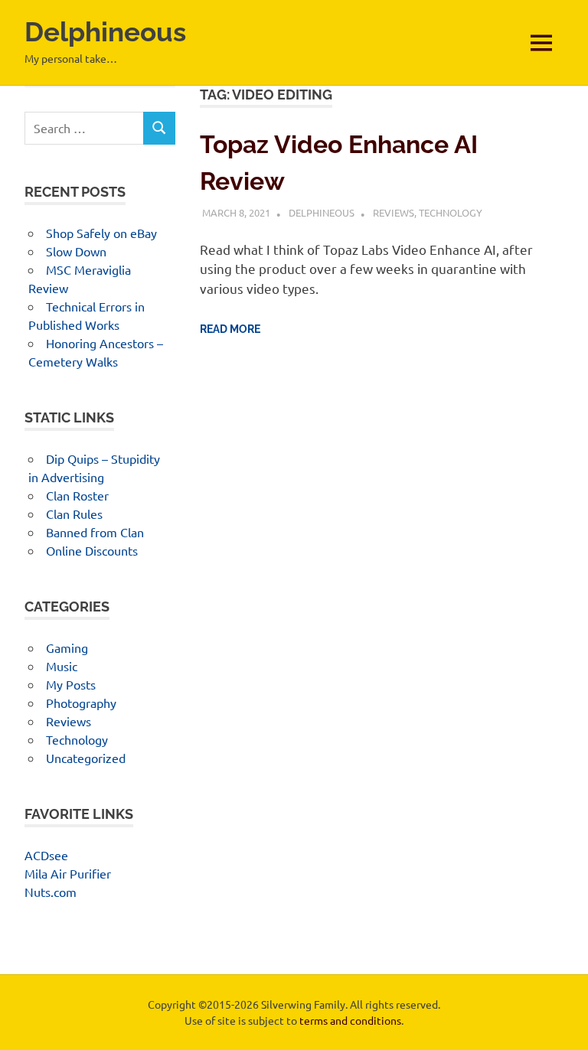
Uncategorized (86, 757)
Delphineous (105, 31)
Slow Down (76, 251)
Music (61, 665)
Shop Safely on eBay (101, 232)
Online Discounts (92, 550)
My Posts (71, 684)
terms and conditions (350, 1020)
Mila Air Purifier (67, 873)
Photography (81, 702)
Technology (450, 212)
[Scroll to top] (561, 1023)
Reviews (393, 212)
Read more (230, 329)
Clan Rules (74, 513)
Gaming (67, 647)
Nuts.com (50, 891)
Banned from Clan (95, 532)
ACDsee (46, 854)
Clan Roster (77, 495)
